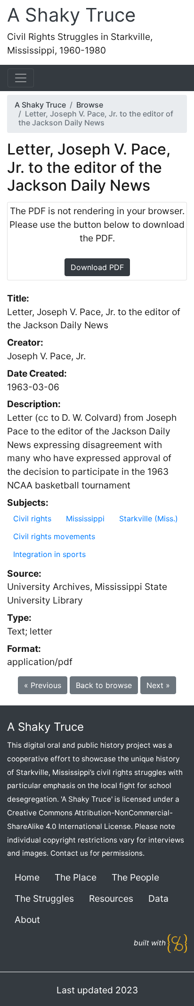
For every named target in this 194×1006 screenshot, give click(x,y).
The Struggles (44, 898)
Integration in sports (49, 554)
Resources (111, 898)
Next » (158, 685)
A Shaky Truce (71, 14)
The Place (76, 877)
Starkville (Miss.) (148, 518)
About (27, 919)
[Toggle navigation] (21, 78)
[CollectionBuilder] (177, 942)
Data (158, 898)
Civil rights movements (54, 536)
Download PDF (97, 267)
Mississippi (85, 518)
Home (27, 877)
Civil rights (32, 518)
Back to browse (104, 685)
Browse (89, 104)
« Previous (42, 685)
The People (135, 877)
